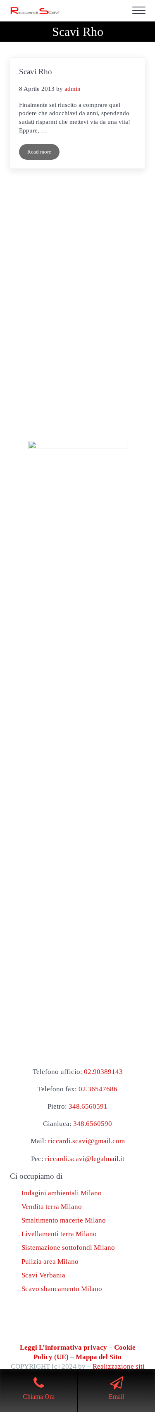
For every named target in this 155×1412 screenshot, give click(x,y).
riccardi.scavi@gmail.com (86, 1141)
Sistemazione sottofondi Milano (68, 1247)
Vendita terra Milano (51, 1207)
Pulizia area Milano (50, 1261)
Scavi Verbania (43, 1275)
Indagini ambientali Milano (61, 1193)
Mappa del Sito (99, 1357)
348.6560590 (92, 1124)
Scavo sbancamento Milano (61, 1289)
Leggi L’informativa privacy (63, 1347)
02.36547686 (98, 1089)
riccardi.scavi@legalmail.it (84, 1159)
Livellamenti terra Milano (59, 1234)
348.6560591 (88, 1106)
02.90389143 (103, 1072)
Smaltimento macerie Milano (63, 1220)
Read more (43, 153)
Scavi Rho (35, 71)
